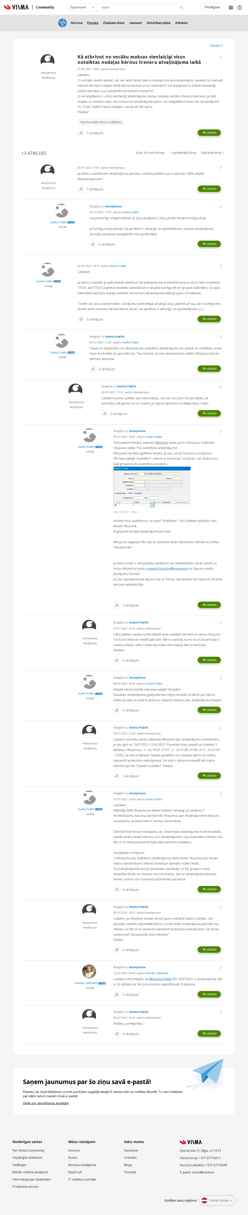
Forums (92, 23)
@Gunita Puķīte (160, 979)
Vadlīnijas (19, 1165)
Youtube (130, 1172)
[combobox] (141, 7)
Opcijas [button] (215, 45)
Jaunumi (135, 23)
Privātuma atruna (25, 1186)
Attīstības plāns (158, 23)
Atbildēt (212, 132)
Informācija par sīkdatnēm (31, 1179)
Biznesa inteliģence (82, 1165)
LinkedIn (130, 1157)
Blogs (128, 1165)
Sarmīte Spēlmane (157, 973)
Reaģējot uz (106, 206)
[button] (221, 57)
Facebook (131, 1150)
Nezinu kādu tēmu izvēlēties (100, 122)
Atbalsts (181, 23)
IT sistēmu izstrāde (82, 1179)
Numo (72, 1157)
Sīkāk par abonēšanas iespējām (46, 1103)
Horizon (77, 23)
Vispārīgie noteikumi (27, 1157)
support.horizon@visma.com (167, 568)
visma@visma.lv (203, 1172)
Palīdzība (239, 7)
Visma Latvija (218, 1200)
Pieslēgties (212, 7)
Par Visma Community (28, 1150)
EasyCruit (75, 1172)
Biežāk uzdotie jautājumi (30, 1172)
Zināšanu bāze (114, 23)
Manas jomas (230, 7)
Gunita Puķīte (130, 212)
